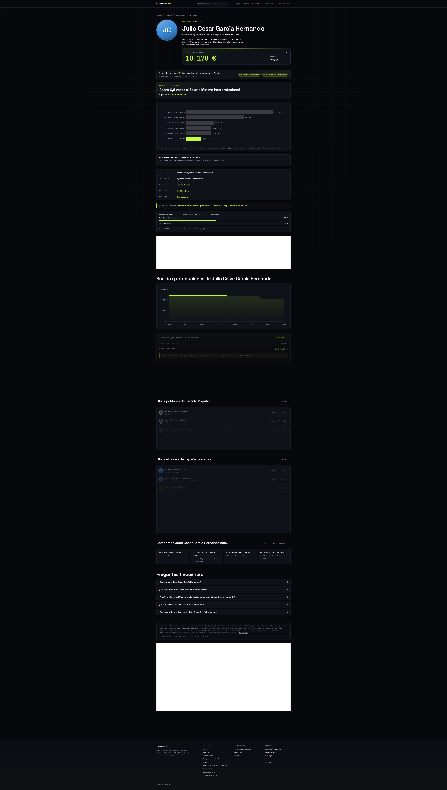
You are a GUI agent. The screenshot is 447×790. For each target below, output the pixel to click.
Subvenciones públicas (242, 749)
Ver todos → (285, 402)
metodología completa (185, 628)
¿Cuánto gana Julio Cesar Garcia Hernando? (180, 582)
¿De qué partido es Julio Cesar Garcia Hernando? (182, 604)
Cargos (237, 4)
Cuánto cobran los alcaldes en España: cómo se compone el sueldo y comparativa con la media (211, 206)
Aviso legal (268, 756)
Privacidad (268, 759)
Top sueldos (207, 769)
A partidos (237, 759)
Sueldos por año (209, 772)
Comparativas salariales (211, 759)
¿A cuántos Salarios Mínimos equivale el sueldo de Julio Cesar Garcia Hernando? (197, 597)
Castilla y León (183, 191)
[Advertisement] (223, 252)
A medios (237, 756)
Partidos (246, 4)
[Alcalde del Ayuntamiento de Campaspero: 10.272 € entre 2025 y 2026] (276, 310)
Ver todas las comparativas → (277, 543)
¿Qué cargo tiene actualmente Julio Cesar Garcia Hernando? (188, 612)
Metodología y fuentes (272, 749)
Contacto (267, 762)
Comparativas (271, 4)
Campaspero (182, 197)
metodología (243, 633)
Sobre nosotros (270, 752)
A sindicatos (238, 752)
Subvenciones (284, 4)
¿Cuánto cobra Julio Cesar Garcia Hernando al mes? (183, 589)
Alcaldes (168, 15)
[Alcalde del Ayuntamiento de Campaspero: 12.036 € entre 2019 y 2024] (210, 308)
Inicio (159, 15)
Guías (205, 762)
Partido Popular (232, 34)
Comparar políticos (210, 775)
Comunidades (257, 4)
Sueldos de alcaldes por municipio (215, 765)
